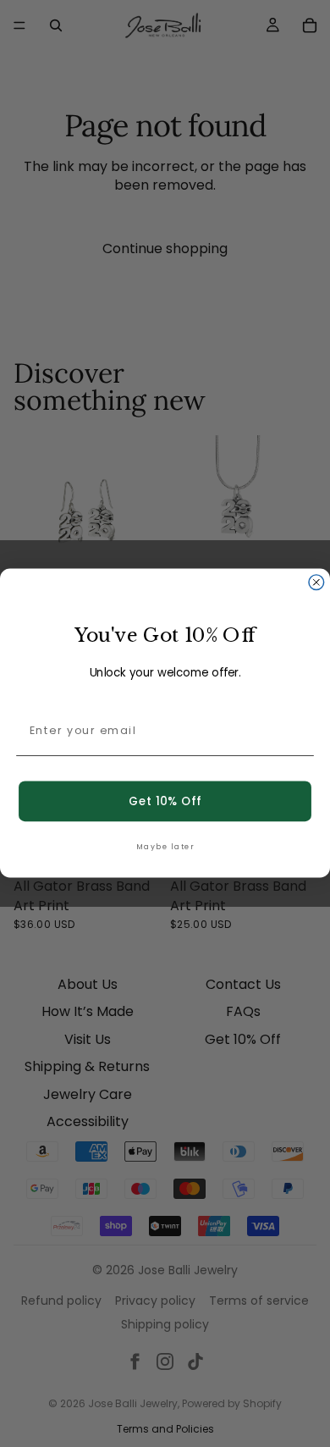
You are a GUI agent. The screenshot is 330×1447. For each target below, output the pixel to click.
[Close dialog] (316, 582)
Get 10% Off (165, 801)
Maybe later (165, 847)
